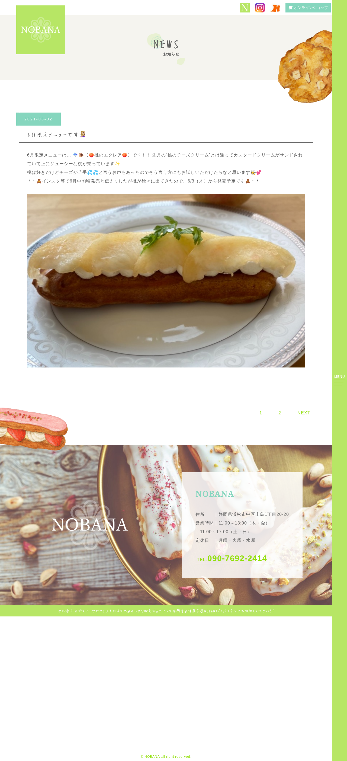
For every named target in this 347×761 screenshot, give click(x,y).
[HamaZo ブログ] (275, 7)
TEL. (232, 558)
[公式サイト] (245, 8)
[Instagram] (260, 8)
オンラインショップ (311, 7)
